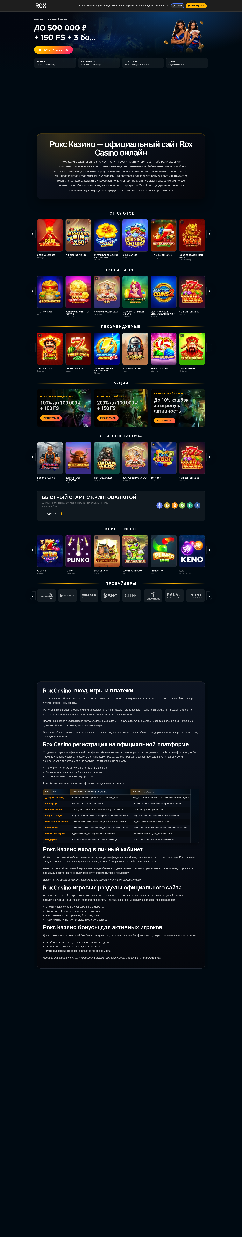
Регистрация (94, 5)
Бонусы (160, 5)
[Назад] (33, 234)
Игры (82, 5)
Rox (40, 6)
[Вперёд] (209, 234)
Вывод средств (145, 5)
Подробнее (52, 514)
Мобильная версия (123, 5)
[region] (121, 240)
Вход (107, 5)
